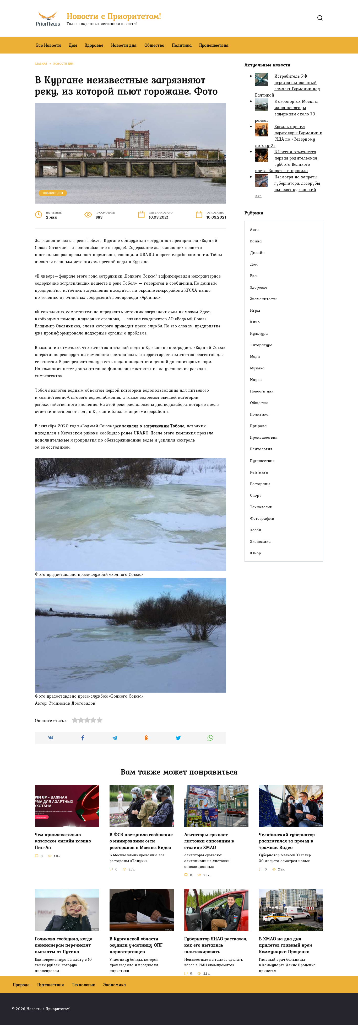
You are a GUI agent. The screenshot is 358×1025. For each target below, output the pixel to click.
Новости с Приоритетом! (114, 16)
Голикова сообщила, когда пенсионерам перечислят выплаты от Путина (64, 945)
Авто (254, 229)
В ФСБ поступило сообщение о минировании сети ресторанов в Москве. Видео (141, 841)
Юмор (255, 553)
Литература (261, 345)
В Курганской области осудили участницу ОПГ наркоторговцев (136, 945)
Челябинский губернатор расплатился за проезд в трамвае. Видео (287, 841)
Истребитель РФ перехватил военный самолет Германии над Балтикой (287, 85)
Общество (154, 45)
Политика (182, 45)
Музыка (257, 368)
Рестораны (260, 484)
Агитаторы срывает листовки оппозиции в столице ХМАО (209, 841)
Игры (255, 310)
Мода (255, 356)
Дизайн (257, 252)
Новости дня (124, 45)
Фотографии (262, 518)
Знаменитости (263, 299)
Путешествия (262, 461)
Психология (261, 449)
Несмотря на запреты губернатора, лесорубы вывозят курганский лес (287, 186)
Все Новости (48, 45)
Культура (259, 333)
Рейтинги (259, 472)
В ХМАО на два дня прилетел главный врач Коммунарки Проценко (285, 945)
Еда (253, 276)
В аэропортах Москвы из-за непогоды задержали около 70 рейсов (286, 110)
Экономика (260, 541)
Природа (258, 426)
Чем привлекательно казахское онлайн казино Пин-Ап (63, 841)
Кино (255, 322)
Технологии (261, 507)
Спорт (255, 495)
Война (256, 241)
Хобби (255, 530)
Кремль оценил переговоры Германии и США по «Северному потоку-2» (288, 135)
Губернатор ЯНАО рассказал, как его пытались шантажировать (215, 945)
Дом (73, 45)
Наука (256, 379)
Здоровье (94, 45)
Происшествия (214, 45)
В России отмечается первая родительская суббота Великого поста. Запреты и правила (286, 161)
